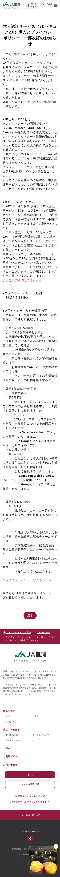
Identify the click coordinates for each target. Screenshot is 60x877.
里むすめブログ (13, 740)
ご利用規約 (16, 849)
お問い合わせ (10, 764)
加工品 (35, 716)
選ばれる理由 (12, 735)
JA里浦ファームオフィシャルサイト (28, 802)
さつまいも (11, 722)
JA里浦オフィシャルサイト (28, 796)
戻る (30, 615)
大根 (8, 716)
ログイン (30, 774)
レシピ (35, 740)
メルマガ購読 (28, 784)
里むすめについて (40, 735)
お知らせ (8, 748)
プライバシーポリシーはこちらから (27, 580)
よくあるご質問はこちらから (22, 280)
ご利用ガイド (10, 756)
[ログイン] (43, 5)
